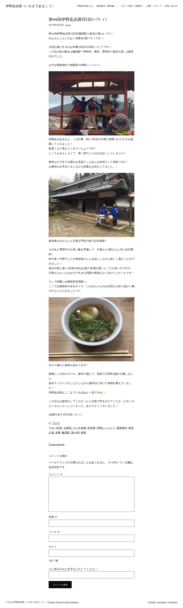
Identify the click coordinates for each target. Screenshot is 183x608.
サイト (53, 546)
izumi (68, 24)
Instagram (162, 602)
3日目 (58, 428)
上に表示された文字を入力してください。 (74, 569)
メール (54, 531)
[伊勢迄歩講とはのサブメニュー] (93, 6)
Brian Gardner (72, 602)
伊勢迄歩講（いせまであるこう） (30, 6)
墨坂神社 (122, 428)
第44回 (75, 432)
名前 (53, 516)
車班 (83, 432)
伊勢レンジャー (106, 428)
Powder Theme (54, 602)
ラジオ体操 (79, 428)
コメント (56, 474)
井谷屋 (91, 428)
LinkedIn (152, 602)
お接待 (68, 428)
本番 (58, 432)
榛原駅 (66, 432)
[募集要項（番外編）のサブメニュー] (117, 6)
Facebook (172, 602)
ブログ (56, 423)
